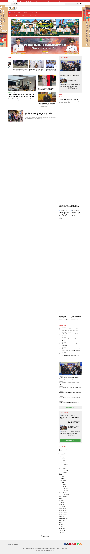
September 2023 (62, 518)
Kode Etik (33, 548)
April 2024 (61, 504)
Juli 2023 (60, 522)
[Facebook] (65, 544)
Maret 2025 (61, 482)
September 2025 (62, 470)
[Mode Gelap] (81, 4)
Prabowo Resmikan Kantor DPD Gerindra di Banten (71, 334)
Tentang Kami (26, 548)
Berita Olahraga (22, 15)
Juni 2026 (61, 453)
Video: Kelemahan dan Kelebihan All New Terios (71, 339)
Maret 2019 (61, 532)
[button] (78, 4)
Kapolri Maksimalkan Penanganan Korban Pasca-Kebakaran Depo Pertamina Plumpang (40, 114)
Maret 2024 (61, 506)
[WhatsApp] (78, 544)
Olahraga (38, 12)
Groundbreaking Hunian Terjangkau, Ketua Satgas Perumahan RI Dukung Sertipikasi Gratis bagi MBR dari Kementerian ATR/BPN (74, 79)
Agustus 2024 (62, 496)
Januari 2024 (61, 510)
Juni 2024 (61, 500)
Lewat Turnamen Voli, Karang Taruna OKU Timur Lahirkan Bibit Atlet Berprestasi (15, 71)
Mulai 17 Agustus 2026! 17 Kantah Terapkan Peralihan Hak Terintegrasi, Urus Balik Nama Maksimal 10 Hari (69, 403)
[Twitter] (67, 544)
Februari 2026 (62, 460)
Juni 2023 (61, 524)
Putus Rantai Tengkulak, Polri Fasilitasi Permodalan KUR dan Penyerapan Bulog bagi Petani (22, 96)
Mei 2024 (61, 502)
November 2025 (62, 467)
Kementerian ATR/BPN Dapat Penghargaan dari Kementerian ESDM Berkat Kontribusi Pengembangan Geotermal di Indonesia (32, 71)
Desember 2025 (62, 464)
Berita (14, 12)
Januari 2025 (61, 486)
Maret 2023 (61, 530)
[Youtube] (75, 544)
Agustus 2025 (62, 472)
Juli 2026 (60, 451)
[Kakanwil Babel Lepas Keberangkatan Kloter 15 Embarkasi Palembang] (76, 262)
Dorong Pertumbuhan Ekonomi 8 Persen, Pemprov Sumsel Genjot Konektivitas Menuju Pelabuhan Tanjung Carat (69, 206)
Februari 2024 (62, 508)
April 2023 (61, 528)
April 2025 (61, 480)
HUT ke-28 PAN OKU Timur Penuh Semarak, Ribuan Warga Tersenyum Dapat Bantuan (70, 74)
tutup (6, 6)
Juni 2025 (61, 476)
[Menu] (9, 4)
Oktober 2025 (62, 468)
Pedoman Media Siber (62, 548)
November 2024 (62, 490)
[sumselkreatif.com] (12, 8)
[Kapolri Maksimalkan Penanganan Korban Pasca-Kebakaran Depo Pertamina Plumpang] (15, 116)
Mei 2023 (61, 526)
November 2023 (62, 514)
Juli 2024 (60, 498)
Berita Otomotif (13, 15)
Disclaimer (52, 548)
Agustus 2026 (62, 449)
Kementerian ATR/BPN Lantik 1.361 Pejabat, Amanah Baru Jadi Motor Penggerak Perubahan (70, 329)
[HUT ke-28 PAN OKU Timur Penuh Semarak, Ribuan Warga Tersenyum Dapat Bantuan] (70, 65)
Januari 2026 (61, 463)
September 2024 (62, 494)
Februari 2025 (62, 484)
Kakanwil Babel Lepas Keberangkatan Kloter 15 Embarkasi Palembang (76, 318)
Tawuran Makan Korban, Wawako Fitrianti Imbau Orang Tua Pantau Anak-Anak (71, 354)
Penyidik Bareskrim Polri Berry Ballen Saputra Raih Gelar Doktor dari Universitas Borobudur (46, 105)
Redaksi (47, 548)
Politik (25, 12)
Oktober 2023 (62, 516)
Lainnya (45, 12)
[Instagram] (73, 544)
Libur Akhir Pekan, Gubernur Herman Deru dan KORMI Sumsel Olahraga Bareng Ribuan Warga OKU (71, 349)
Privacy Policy (40, 548)
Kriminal (20, 12)
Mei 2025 (61, 478)
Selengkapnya (69, 407)
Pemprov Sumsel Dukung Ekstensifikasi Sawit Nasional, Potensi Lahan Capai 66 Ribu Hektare (48, 71)
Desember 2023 (62, 512)
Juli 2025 (60, 474)
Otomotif (31, 12)
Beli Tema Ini (14, 3)
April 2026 (61, 457)
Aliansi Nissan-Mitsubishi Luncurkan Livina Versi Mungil (71, 344)
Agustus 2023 (62, 520)
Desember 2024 (62, 488)
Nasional (27, 111)
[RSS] (80, 544)
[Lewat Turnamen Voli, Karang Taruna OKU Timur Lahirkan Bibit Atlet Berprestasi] (15, 64)
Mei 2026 (61, 455)
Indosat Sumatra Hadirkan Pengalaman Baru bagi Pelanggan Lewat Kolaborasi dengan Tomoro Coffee (64, 318)
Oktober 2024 (62, 492)
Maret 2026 (61, 459)
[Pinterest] (70, 544)
